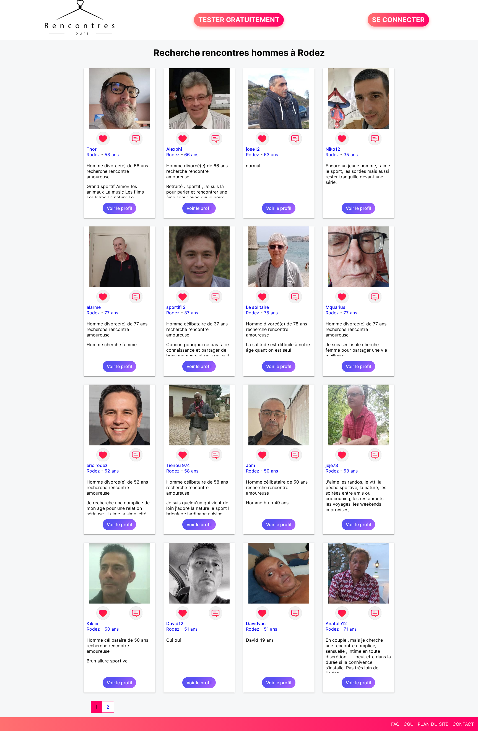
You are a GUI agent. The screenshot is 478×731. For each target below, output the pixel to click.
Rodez (93, 154)
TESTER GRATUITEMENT (238, 20)
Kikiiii (92, 623)
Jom (250, 465)
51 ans (191, 629)
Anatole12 (336, 623)
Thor (92, 149)
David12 (174, 623)
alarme (94, 307)
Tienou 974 (178, 465)
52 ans (112, 471)
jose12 (253, 149)
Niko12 (333, 149)
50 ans (271, 471)
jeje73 (332, 465)
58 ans (112, 154)
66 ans (191, 154)
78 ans (271, 312)
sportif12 (176, 307)
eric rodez (97, 465)
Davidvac (256, 623)
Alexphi (174, 149)
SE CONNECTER (398, 20)
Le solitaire (257, 307)
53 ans (351, 471)
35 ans (351, 154)
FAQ (395, 724)
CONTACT (463, 724)
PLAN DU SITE (433, 724)
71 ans (350, 629)
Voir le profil (119, 208)
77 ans (111, 312)
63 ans (271, 154)
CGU (409, 724)
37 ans (191, 312)
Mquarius (335, 307)
